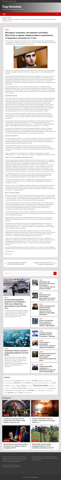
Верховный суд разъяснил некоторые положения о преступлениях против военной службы (47, 285)
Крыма (23, 383)
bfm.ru (12, 251)
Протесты (51, 385)
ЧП (31, 392)
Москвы (36, 383)
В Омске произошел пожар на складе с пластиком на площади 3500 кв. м (43, 420)
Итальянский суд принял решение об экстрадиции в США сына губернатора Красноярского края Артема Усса (15, 304)
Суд (5, 392)
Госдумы (40, 380)
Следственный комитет (20, 390)
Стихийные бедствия (49, 390)
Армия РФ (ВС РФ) (7, 380)
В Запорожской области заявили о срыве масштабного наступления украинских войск (47, 357)
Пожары (18, 385)
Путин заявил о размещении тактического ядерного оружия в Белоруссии (47, 344)
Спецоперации (41, 390)
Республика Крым (7, 388)
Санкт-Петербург (30, 388)
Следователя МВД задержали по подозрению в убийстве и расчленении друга (47, 369)
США (24, 388)
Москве (32, 383)
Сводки (6, 348)
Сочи (36, 390)
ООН (50, 383)
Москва (27, 383)
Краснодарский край (8, 383)
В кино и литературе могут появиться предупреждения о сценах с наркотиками (47, 323)
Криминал (17, 383)
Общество (7, 398)
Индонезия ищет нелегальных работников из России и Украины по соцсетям (47, 297)
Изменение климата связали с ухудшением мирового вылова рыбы (16, 353)
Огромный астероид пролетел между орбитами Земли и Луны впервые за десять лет (14, 420)
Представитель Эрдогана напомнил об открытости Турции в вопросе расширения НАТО (15, 446)
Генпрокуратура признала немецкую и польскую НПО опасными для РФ (17, 263)
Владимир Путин (19, 380)
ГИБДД (34, 380)
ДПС (44, 380)
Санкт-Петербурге (37, 388)
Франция (28, 392)
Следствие (30, 390)
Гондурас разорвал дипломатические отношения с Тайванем (47, 334)
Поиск (55, 273)
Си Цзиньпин (44, 388)
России (14, 388)
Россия (19, 388)
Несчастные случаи (44, 383)
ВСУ (13, 380)
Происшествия (40, 385)
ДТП (46, 380)
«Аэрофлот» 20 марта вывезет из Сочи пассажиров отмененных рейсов (44, 263)
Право (7, 29)
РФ (54, 385)
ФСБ (25, 392)
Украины (20, 392)
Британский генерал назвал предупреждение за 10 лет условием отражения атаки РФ (43, 446)
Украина (10, 392)
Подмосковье (12, 385)
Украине (16, 392)
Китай (50, 380)
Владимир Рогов (28, 380)
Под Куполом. (12, 6)
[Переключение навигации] (4, 14)
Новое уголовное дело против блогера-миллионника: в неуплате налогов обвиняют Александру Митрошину (47, 310)
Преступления (29, 385)
